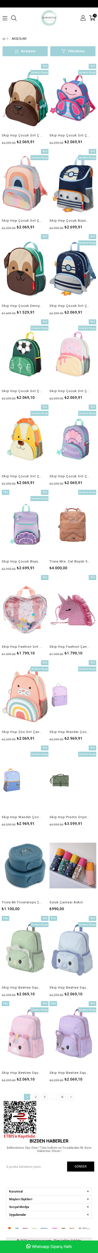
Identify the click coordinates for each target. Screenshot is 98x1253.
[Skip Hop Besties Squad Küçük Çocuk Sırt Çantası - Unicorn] (25, 1036)
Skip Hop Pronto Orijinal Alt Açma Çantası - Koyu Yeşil (70, 817)
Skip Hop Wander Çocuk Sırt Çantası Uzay (22, 817)
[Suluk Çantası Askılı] (73, 865)
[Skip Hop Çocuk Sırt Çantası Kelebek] (73, 98)
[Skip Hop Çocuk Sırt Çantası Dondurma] (73, 354)
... (53, 1097)
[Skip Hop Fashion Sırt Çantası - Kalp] (25, 610)
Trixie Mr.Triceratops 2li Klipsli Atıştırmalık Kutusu (22, 902)
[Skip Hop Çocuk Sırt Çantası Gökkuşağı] (25, 184)
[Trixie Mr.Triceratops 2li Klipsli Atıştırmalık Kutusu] (25, 865)
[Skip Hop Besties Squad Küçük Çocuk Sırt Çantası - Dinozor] (25, 951)
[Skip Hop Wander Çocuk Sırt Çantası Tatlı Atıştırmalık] (73, 695)
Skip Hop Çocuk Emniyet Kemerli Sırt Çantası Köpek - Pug (22, 306)
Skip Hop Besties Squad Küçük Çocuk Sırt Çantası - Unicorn (22, 1073)
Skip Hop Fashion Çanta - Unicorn (70, 646)
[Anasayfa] (7, 39)
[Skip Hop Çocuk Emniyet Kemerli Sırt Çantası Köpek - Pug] (25, 269)
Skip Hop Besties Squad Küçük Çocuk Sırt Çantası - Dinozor (22, 987)
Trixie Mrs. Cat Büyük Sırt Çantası (70, 561)
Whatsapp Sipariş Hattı (52, 1246)
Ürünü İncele (34, 103)
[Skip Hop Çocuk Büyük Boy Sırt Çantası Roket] (73, 184)
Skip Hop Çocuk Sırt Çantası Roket (70, 306)
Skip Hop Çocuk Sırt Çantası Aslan (22, 476)
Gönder (81, 1166)
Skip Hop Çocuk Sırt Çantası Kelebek (70, 135)
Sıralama (28, 51)
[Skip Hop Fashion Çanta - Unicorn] (73, 610)
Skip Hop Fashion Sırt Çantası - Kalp (22, 646)
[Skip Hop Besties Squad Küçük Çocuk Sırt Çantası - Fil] (73, 951)
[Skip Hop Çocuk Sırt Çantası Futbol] (25, 354)
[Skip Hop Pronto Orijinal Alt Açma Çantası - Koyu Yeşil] (73, 780)
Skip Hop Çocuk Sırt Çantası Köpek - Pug (22, 135)
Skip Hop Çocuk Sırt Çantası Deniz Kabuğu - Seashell (70, 476)
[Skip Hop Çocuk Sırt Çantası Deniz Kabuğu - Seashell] (73, 439)
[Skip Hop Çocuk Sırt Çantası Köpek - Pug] (25, 98)
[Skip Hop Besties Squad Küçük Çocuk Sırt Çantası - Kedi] (73, 1036)
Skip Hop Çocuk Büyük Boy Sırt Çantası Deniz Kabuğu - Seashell (22, 561)
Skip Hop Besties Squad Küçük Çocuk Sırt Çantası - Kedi (70, 1073)
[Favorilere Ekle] (25, 103)
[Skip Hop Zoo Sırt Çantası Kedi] (25, 695)
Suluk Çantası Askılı (66, 902)
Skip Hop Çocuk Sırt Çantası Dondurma (70, 391)
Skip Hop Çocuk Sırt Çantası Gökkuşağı (22, 220)
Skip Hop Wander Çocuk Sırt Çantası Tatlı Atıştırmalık (70, 732)
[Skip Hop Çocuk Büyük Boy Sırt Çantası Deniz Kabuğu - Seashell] (25, 525)
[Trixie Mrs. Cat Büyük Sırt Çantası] (73, 525)
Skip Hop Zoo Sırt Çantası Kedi (22, 732)
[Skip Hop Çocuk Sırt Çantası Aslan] (25, 439)
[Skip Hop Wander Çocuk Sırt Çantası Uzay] (25, 780)
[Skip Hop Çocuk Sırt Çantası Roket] (73, 269)
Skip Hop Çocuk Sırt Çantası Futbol (22, 391)
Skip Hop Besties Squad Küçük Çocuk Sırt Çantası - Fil (70, 987)
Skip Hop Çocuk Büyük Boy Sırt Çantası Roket (70, 220)
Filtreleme (76, 51)
